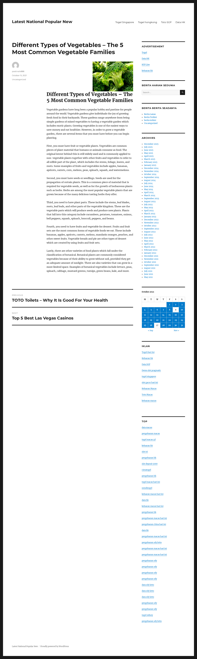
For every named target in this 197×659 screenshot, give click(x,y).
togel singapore (149, 376)
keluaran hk (147, 70)
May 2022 (148, 241)
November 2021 (151, 259)
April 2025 (149, 156)
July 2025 (148, 147)
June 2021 (148, 274)
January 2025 (150, 165)
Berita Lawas (150, 114)
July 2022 (148, 235)
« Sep (150, 330)
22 (169, 320)
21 (163, 320)
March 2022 (149, 247)
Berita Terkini (150, 117)
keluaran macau (149, 400)
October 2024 (150, 174)
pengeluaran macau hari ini (154, 548)
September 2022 (151, 229)
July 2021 (148, 271)
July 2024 (148, 183)
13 (157, 315)
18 (145, 320)
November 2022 (151, 222)
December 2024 (151, 168)
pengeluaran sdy (149, 560)
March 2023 (149, 213)
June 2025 (148, 150)
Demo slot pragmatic (151, 370)
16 (176, 315)
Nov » (176, 330)
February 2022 (150, 250)
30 (176, 325)
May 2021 (148, 277)
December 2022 (151, 219)
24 (182, 320)
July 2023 (148, 204)
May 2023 (148, 207)
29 (169, 325)
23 (176, 320)
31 (182, 325)
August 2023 (149, 201)
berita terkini (150, 120)
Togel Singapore (124, 22)
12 (151, 315)
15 (170, 315)
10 (182, 310)
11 (145, 315)
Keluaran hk (147, 358)
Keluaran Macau (149, 388)
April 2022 (149, 244)
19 (151, 320)
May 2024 (148, 189)
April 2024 (149, 192)
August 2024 (150, 180)
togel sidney (147, 615)
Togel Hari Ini (148, 352)
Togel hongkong (147, 22)
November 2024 (151, 171)
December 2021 (151, 256)
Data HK (180, 22)
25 (145, 325)
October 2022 (150, 226)
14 (163, 315)
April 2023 (148, 210)
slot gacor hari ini (150, 382)
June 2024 (148, 186)
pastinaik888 (18, 71)
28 (163, 325)
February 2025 (150, 162)
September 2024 (151, 177)
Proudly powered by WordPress (54, 646)
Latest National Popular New (42, 21)
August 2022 (150, 232)
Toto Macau (147, 394)
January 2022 (150, 253)
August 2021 (149, 268)
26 (151, 325)
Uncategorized (19, 79)
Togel (144, 52)
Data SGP (146, 364)
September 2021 (151, 265)
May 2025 (148, 153)
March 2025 (149, 159)
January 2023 (150, 216)
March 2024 (149, 195)
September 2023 (151, 198)
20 (157, 320)
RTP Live (146, 64)
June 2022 (148, 238)
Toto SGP (166, 22)
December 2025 (151, 144)
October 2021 (150, 262)
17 (182, 315)
